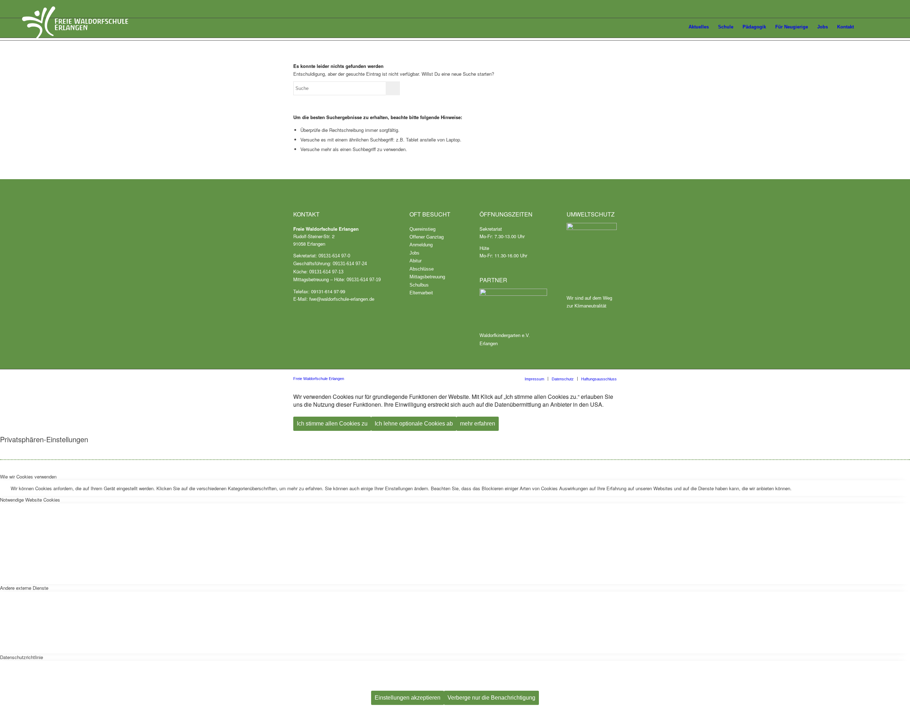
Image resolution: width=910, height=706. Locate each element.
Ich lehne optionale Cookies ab (414, 424)
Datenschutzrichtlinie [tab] (21, 657)
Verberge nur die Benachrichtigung (491, 698)
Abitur (416, 260)
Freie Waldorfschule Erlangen (318, 378)
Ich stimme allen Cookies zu (332, 424)
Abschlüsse (422, 269)
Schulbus (419, 285)
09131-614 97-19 (364, 279)
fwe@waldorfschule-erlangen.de (341, 299)
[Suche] (881, 27)
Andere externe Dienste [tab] (24, 587)
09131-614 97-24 (350, 263)
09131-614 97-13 (326, 271)
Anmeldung (421, 244)
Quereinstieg (422, 229)
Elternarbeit (421, 292)
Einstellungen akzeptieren (407, 698)
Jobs (414, 253)
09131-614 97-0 (334, 255)
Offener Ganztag (427, 237)
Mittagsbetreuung (427, 276)
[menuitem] (676, 28)
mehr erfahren (477, 424)
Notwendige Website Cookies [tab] (30, 499)
